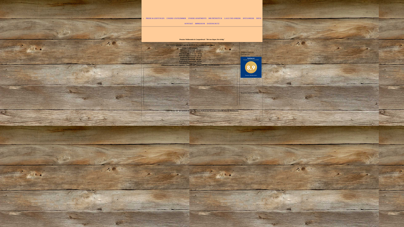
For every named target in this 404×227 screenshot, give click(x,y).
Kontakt (189, 23)
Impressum (200, 23)
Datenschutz (213, 23)
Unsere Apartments (197, 18)
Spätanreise (248, 18)
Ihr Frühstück (215, 18)
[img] (196, 8)
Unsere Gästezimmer (176, 18)
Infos (258, 18)
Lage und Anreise (232, 18)
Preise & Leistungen (155, 18)
